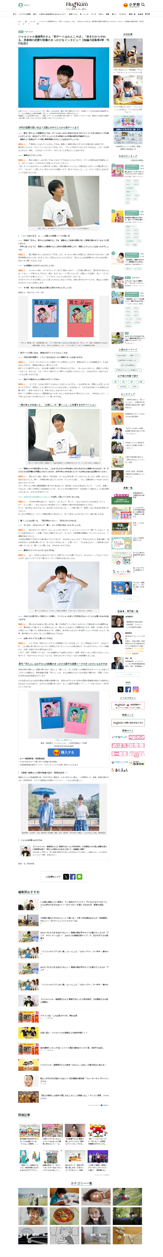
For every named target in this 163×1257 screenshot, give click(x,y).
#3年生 (128, 181)
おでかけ (122, 14)
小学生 (134, 387)
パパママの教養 (25, 14)
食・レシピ (84, 14)
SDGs (101, 14)
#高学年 (128, 326)
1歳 (123, 382)
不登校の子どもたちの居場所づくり (128, 370)
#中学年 (136, 323)
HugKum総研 (121, 355)
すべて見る (128, 674)
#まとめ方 (137, 269)
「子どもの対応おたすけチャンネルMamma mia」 (134, 651)
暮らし (114, 14)
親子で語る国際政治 (128, 365)
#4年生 (136, 181)
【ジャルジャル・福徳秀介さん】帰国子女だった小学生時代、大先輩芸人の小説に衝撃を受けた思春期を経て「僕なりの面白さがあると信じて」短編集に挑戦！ (69, 848)
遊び (35, 14)
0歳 (115, 382)
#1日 (135, 199)
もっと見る (128, 599)
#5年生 (136, 184)
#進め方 (128, 195)
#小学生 (138, 319)
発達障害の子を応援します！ (128, 360)
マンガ (93, 14)
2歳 (131, 382)
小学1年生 (123, 387)
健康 (107, 14)
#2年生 (128, 199)
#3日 (127, 203)
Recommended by (94, 1105)
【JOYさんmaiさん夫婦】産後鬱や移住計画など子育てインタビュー (135, 431)
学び (14, 14)
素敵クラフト (134, 355)
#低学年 (128, 323)
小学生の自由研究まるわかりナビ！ (52, 14)
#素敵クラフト (131, 192)
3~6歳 (140, 382)
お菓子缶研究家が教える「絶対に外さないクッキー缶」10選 (135, 459)
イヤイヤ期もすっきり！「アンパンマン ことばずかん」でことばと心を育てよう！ (128, 109)
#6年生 (128, 184)
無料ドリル (73, 14)
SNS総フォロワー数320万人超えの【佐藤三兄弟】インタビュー (135, 445)
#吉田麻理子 (130, 188)
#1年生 (136, 195)
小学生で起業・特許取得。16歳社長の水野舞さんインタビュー (135, 474)
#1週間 (134, 245)
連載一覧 (132, 14)
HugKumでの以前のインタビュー (37, 497)
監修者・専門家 (144, 14)
